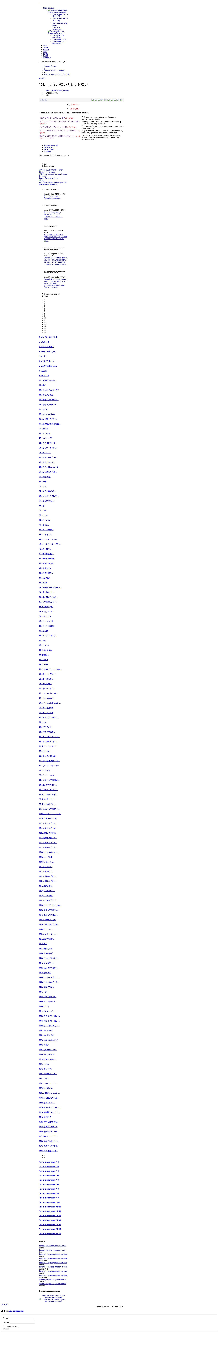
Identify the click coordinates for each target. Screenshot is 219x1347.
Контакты (47, 58)
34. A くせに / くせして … (49, 496)
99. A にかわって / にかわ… (49, 809)
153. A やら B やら (46, 1069)
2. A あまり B (44, 342)
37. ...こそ (42, 510)
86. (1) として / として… (48, 746)
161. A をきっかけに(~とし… (50, 1107)
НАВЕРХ (4, 1304)
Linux (45, 45)
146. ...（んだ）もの (46, 1035)
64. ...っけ (42, 640)
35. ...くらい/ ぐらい (46, 501)
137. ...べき (43, 992)
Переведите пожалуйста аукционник (52, 1246)
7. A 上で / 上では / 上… (48, 366)
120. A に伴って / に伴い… (49, 910)
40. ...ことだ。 (44, 525)
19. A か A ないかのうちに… (49, 424)
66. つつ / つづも (45, 650)
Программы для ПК (59, 39)
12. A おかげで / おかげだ (49, 390)
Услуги (45, 47)
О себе (45, 56)
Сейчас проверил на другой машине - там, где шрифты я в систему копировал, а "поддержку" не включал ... (55, 261)
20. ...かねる (43, 429)
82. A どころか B (45, 727)
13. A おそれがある (46, 395)
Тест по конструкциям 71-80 (49, 1193)
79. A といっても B (46, 713)
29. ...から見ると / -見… (48, 472)
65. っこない (44, 645)
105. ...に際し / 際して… (48, 838)
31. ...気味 (42, 481)
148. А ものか (44, 1045)
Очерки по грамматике (56, 28)
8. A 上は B (43, 371)
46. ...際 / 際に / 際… (46, 554)
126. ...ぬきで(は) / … (46, 939)
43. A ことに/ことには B (48, 539)
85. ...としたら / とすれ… (48, 741)
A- (44, 78)
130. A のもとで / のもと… (49, 958)
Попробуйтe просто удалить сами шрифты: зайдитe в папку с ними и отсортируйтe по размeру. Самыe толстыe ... (55, 283)
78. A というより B (46, 708)
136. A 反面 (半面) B (46, 987)
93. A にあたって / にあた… (49, 780)
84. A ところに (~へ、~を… (49, 737)
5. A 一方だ (43, 356)
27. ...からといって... (47, 462)
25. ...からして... (45, 453)
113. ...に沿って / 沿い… (48, 876)
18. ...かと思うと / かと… (48, 419)
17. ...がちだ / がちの (47, 414)
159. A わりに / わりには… (49, 1098)
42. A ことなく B (45, 534)
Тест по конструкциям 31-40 (49, 1175)
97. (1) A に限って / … (47, 799)
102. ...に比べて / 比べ (47, 823)
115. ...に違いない (45, 886)
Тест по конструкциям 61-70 (49, 1189)
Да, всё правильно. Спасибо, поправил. (52, 197)
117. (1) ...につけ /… (46, 896)
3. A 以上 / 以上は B (46, 347)
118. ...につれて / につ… (48, 900)
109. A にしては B (45, 857)
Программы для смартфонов (58, 42)
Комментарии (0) (51, 145)
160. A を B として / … (47, 1103)
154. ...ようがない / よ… (48, 1074)
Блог (45, 52)
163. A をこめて (45, 1117)
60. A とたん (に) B (46, 621)
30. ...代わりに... (45, 477)
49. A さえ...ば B (45, 568)
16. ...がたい (43, 409)
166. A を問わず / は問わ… (49, 1131)
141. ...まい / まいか (46, 1011)
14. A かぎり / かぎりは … (49, 400)
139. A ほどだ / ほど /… (47, 1001)
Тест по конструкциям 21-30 (49, 1171)
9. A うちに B (44, 376)
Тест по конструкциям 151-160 (50, 1229)
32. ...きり (42, 486)
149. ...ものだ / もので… (48, 1050)
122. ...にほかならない (47, 920)
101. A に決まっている (47, 818)
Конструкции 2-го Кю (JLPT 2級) (57, 74)
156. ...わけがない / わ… (48, 1083)
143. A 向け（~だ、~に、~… (49, 1021)
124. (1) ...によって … (47, 929)
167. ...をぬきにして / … (48, 1136)
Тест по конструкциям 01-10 (49, 1162)
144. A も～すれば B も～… (49, 1026)
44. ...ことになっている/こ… (50, 544)
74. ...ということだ (46, 688)
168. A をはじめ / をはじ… (49, 1141)
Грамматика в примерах (56, 12)
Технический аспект (55, 33)
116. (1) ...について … (47, 891)
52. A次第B (43, 583)
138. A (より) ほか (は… (47, 997)
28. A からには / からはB (48, 467)
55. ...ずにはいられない (48, 597)
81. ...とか (42, 722)
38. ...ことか (43, 515)
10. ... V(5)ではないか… (47, 380)
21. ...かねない (44, 433)
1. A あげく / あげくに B (48, 337)
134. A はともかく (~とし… (49, 977)
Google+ (47, 151)
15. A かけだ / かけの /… (48, 404)
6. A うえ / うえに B (46, 361)
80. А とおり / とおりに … (49, 717)
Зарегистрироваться (16, 1311)
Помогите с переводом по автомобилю (53, 1254)
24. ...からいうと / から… (48, 448)
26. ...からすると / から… (48, 457)
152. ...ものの (44, 1064)
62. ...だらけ (43, 631)
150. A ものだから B (46, 1054)
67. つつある (44, 655)
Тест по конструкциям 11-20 (49, 1167)
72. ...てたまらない (46, 679)
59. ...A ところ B (45, 616)
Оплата (46, 50)
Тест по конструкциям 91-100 (49, 1202)
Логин (5, 1318)
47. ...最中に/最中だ (46, 558)
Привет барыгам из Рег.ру (48, 178)
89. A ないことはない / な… (49, 761)
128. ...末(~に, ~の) (45, 949)
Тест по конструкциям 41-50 (49, 1180)
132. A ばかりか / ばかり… (49, 968)
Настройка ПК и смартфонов (58, 36)
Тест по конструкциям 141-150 (50, 1225)
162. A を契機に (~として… (49, 1112)
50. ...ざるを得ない (46, 573)
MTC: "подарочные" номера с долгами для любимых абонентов (52, 183)
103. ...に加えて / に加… (48, 828)
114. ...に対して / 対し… (48, 881)
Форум (45, 54)
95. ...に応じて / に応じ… (48, 790)
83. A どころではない (47, 732)
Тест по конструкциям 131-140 (50, 1220)
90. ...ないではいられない (49, 765)
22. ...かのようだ (45, 438)
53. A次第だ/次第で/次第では (50, 587)
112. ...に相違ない (45, 871)
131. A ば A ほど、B (46, 963)
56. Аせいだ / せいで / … (48, 602)
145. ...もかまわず (45, 1030)
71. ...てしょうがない (47, 674)
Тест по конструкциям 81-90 (49, 1198)
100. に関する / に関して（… (50, 814)
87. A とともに (44, 751)
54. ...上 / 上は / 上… (46, 592)
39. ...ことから (44, 520)
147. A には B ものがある (48, 1040)
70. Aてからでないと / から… (50, 669)
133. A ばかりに (45, 973)
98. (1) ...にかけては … (47, 804)
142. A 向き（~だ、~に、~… (49, 1016)
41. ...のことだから (46, 530)
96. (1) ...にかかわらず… (48, 794)
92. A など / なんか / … (47, 775)
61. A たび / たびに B (46, 626)
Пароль (6, 1322)
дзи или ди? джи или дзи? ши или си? (52, 1279)
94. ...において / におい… (48, 785)
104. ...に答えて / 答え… (48, 833)
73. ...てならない (45, 684)
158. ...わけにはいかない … (49, 1093)
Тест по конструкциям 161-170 (50, 1234)
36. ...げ (41, 506)
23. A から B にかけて (47, 443)
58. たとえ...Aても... (46, 611)
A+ (40, 78)
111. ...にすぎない (45, 867)
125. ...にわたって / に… (48, 934)
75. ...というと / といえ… (48, 693)
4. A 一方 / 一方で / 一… (48, 352)
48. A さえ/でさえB (46, 563)
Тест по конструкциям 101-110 (50, 1207)
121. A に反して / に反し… (49, 915)
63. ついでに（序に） (47, 635)
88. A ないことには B (47, 756)
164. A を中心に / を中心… (49, 1122)
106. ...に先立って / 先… (48, 843)
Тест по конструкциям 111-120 (50, 1211)
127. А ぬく (43, 944)
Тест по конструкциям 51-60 (49, 1184)
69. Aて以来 (43, 664)
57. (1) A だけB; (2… (46, 607)
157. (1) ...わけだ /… (46, 1088)
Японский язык (48, 8)
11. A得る (42, 385)
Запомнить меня (12, 1327)
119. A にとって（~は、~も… (50, 905)
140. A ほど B (44, 1006)
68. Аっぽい (43, 660)
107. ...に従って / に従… (48, 847)
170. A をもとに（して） (48, 1151)
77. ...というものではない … (50, 703)
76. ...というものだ (46, 698)
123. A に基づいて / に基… (49, 924)
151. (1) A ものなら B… (47, 1059)
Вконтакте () (49, 147)
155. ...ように (44, 1078)
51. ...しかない (44, 578)
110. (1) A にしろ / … (46, 862)
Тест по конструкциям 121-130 (50, 1216)
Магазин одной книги (47, 172)
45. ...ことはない (45, 549)
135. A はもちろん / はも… (49, 982)
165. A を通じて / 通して (48, 1127)
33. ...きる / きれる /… (47, 491)
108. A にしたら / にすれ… (49, 852)
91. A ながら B (44, 770)
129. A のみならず (46, 953)
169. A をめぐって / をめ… (49, 1146)
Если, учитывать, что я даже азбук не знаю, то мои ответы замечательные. (55, 237)
